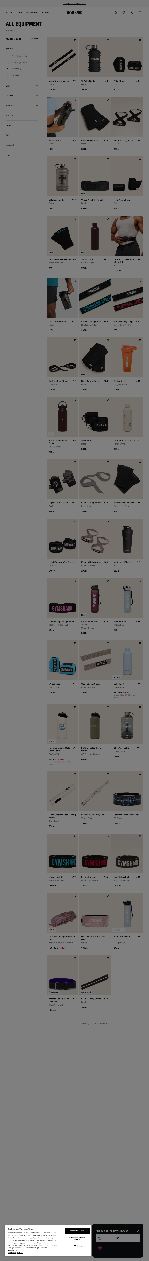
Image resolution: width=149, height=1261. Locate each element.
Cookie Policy (13, 1250)
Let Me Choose (77, 1246)
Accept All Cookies (77, 1231)
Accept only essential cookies (77, 1238)
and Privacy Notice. (15, 1253)
